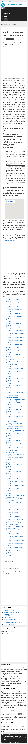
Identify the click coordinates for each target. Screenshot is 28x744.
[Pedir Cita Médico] (12, 6)
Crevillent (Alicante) (9, 621)
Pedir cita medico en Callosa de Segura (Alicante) (15, 362)
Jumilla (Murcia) (8, 614)
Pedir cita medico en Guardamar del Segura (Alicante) (15, 431)
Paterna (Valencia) (9, 611)
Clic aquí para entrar (9, 241)
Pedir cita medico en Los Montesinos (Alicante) (13, 451)
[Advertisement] (14, 62)
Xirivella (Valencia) (9, 617)
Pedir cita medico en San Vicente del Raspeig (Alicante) (15, 524)
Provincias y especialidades (8, 631)
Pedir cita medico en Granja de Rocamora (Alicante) (15, 427)
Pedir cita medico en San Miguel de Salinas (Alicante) (15, 520)
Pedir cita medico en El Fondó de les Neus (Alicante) (15, 400)
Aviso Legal (7, 734)
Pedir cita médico (5, 23)
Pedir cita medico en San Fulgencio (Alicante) (13, 517)
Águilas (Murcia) (8, 616)
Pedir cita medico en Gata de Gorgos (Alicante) (14, 424)
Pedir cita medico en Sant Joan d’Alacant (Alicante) (15, 527)
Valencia (6, 15)
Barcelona (7, 13)
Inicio (5, 11)
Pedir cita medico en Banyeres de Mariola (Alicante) (14, 331)
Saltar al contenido (6, 1)
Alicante (6, 20)
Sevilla (5, 18)
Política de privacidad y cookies (13, 736)
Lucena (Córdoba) (9, 624)
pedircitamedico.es (7, 742)
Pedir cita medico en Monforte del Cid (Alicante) (15, 455)
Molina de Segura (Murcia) (11, 612)
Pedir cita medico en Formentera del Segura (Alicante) (15, 420)
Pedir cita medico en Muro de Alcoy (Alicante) (14, 462)
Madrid (6, 16)
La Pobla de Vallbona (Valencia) (13, 623)
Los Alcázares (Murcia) (10, 619)
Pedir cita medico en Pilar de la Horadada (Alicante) (15, 496)
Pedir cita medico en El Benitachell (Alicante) (12, 396)
